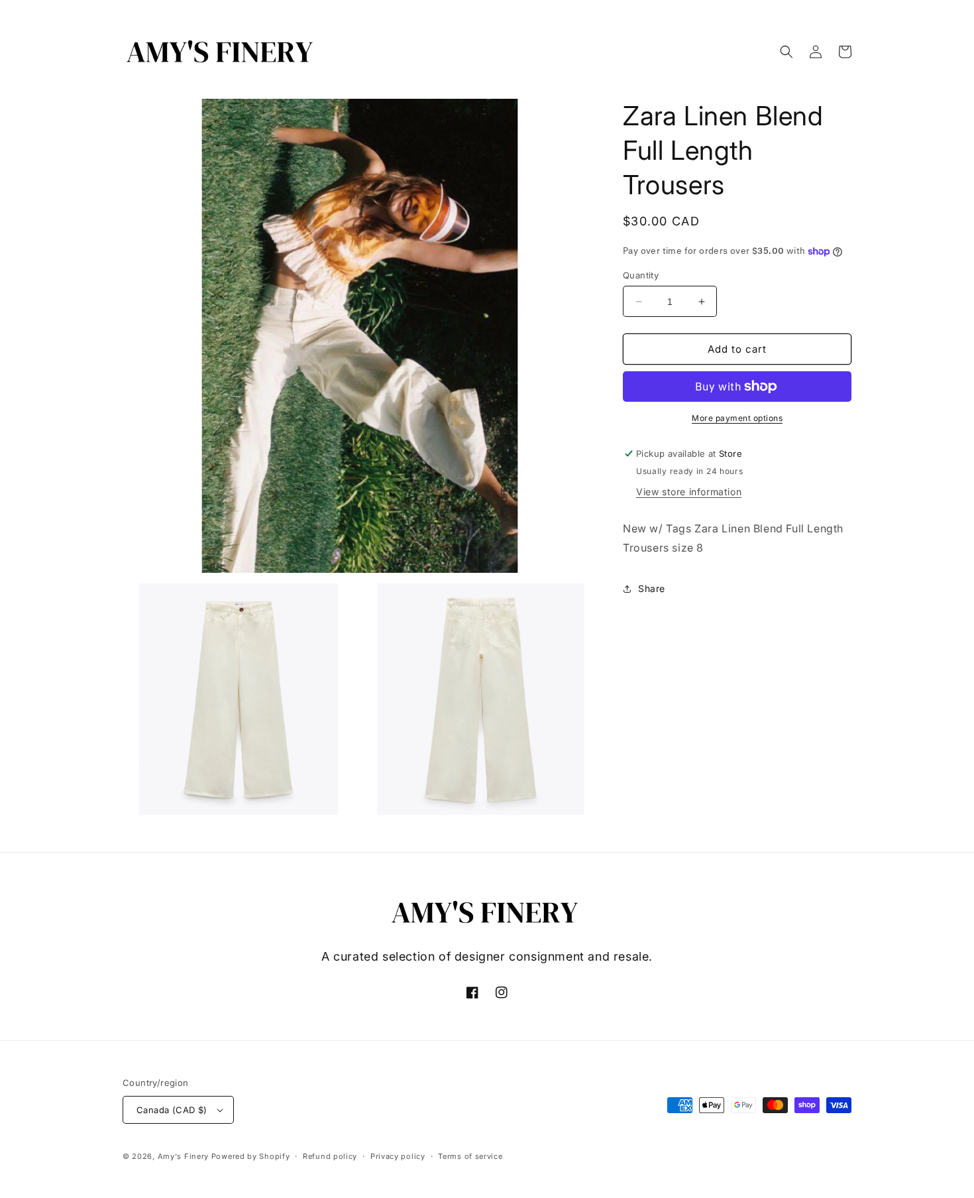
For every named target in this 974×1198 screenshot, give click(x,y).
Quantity (641, 275)
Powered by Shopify (250, 1156)
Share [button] (651, 588)
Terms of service (470, 1156)
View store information (688, 491)
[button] (786, 51)
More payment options (737, 418)
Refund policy (330, 1156)
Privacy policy (397, 1156)
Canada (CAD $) (171, 1110)
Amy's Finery (183, 1156)
